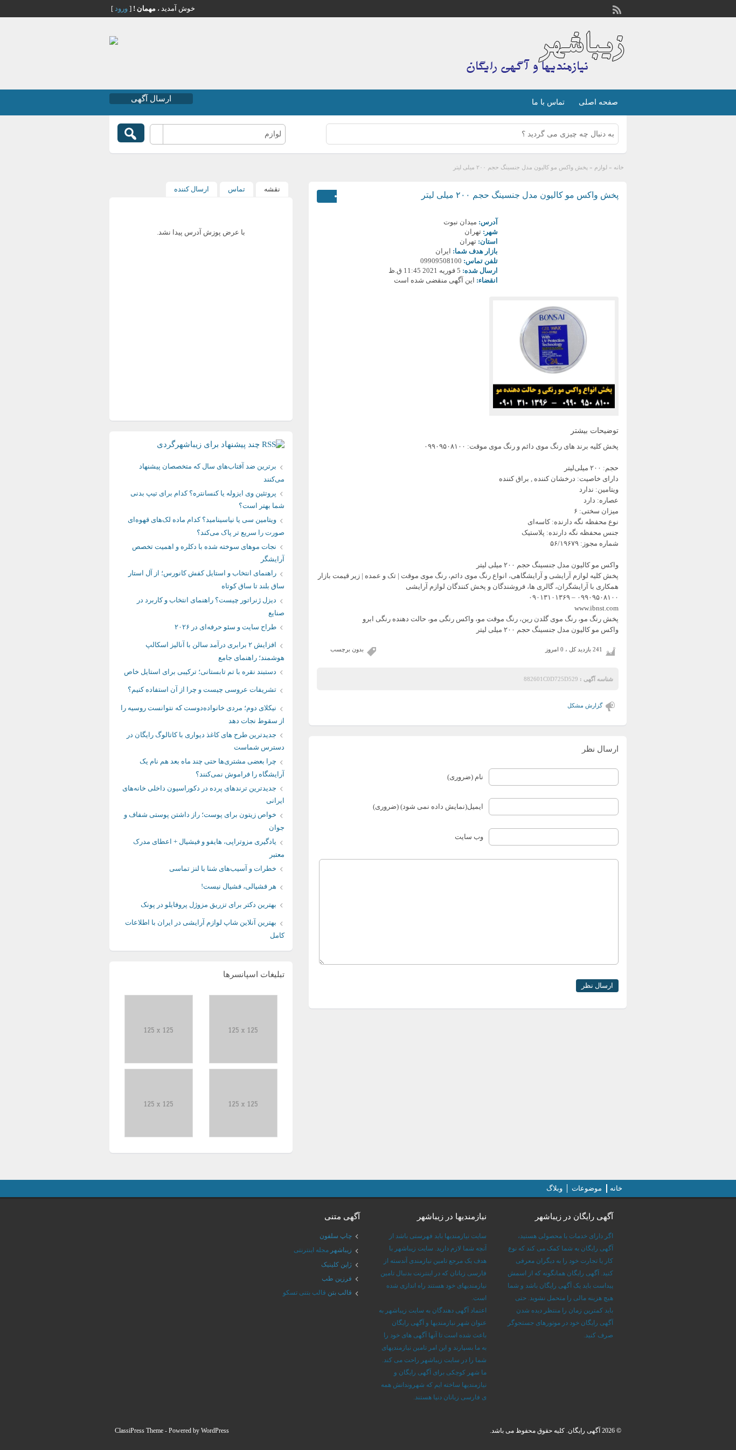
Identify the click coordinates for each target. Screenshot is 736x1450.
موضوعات (587, 1188)
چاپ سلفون (336, 1236)
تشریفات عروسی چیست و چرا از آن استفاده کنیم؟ (202, 689)
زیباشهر (341, 1250)
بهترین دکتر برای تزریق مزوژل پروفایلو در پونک (208, 905)
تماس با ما (548, 102)
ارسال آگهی (151, 98)
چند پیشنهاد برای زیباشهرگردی (208, 444)
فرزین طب (337, 1278)
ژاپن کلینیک (336, 1264)
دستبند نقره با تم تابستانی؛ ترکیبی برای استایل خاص (200, 672)
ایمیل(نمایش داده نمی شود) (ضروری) (428, 806)
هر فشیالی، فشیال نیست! (238, 886)
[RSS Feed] (618, 8)
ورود (121, 8)
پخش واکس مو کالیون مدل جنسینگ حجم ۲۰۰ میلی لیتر (520, 195)
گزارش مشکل (584, 705)
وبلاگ (554, 1188)
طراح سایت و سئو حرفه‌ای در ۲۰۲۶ (225, 627)
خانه (619, 167)
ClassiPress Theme (139, 1430)
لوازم (600, 167)
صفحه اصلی (598, 102)
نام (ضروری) (465, 777)
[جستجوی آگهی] (130, 132)
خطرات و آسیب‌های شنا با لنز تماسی (222, 868)
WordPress (215, 1430)
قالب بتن (340, 1292)
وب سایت (469, 837)
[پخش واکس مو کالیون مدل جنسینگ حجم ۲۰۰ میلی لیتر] (554, 354)
